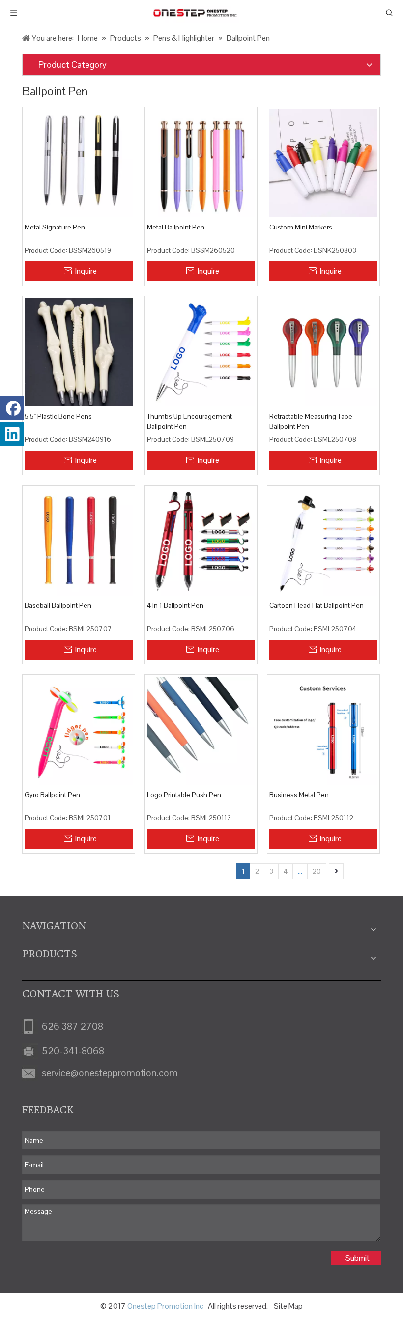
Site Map (288, 1306)
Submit (357, 1258)
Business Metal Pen (299, 794)
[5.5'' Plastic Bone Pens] (79, 351)
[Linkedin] (12, 434)
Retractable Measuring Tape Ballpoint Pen (310, 421)
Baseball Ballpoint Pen (58, 605)
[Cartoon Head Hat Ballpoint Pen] (323, 541)
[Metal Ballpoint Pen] (201, 162)
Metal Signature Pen (55, 227)
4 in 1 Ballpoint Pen (175, 605)
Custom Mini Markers (300, 227)
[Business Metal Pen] (323, 729)
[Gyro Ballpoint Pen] (79, 729)
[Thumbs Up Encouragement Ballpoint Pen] (201, 351)
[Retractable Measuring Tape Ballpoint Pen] (323, 351)
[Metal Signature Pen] (79, 162)
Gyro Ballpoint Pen (52, 794)
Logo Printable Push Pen (184, 794)
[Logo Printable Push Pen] (201, 729)
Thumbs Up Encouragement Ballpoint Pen (189, 421)
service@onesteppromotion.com (110, 1072)
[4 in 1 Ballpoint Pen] (201, 541)
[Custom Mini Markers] (323, 162)
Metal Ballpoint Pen (175, 227)
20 (317, 871)
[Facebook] (12, 408)
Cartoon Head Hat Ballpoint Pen (316, 605)
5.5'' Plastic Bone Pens (58, 416)
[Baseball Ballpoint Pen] (79, 541)
